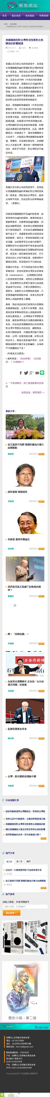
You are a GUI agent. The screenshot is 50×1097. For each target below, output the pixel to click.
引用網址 (17, 362)
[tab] (9, 861)
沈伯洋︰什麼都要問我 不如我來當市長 (24, 870)
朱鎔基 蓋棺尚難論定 (19, 539)
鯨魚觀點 (30, 16)
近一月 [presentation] (19, 861)
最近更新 (16, 16)
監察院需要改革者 (17, 729)
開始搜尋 (10, 913)
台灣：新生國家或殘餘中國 (22, 776)
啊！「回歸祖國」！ (18, 634)
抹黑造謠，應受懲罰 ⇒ (33, 392)
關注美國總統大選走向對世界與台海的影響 (25, 829)
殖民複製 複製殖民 (17, 492)
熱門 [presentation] (29, 861)
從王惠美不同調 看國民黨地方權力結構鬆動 (26, 881)
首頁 (4, 16)
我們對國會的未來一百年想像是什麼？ (23, 834)
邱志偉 (23, 48)
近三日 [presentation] (9, 861)
